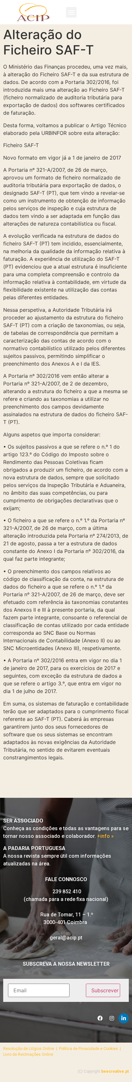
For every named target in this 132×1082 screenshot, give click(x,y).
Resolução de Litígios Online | (31, 1048)
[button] (71, 12)
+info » (105, 836)
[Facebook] (100, 1018)
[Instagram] (112, 1018)
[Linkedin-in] (124, 1018)
